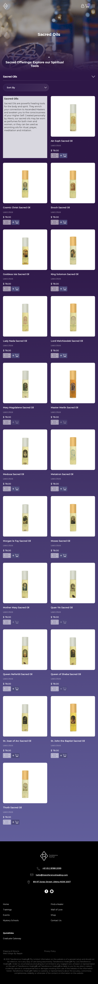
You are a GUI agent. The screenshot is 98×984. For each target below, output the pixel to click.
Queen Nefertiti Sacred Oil (17, 674)
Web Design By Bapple (12, 953)
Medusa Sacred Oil (13, 474)
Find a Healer (57, 904)
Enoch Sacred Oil (60, 207)
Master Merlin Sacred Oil (64, 407)
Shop (53, 915)
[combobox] (26, 87)
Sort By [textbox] (11, 87)
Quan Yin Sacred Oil (62, 607)
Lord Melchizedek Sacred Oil (67, 341)
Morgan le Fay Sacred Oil (17, 541)
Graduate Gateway (12, 938)
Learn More (56, 145)
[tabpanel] (49, 36)
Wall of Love (57, 910)
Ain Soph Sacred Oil (62, 141)
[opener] (93, 6)
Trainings (7, 910)
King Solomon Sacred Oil (64, 274)
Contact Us (56, 920)
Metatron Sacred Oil (62, 474)
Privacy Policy (50, 951)
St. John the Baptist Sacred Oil (68, 741)
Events (6, 915)
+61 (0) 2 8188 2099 (51, 868)
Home (6, 904)
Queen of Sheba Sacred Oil (66, 674)
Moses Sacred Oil (60, 541)
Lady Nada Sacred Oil (15, 341)
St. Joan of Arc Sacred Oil (17, 741)
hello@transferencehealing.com (52, 875)
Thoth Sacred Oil (12, 807)
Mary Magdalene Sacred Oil (18, 407)
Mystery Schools (11, 920)
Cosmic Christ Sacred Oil (16, 207)
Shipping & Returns (11, 951)
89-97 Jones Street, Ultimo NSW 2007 (52, 882)
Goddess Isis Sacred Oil (16, 274)
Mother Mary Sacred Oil (16, 607)
